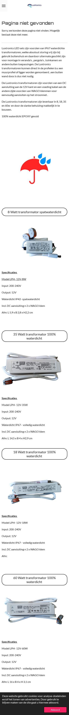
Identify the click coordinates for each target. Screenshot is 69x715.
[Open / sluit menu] (3, 6)
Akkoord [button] (55, 709)
